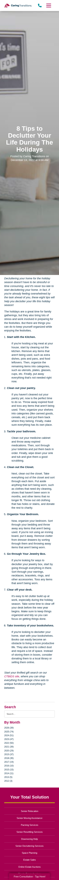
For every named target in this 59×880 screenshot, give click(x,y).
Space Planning (29, 853)
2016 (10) (9, 765)
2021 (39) (9, 746)
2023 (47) (9, 739)
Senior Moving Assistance (29, 818)
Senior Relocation (29, 811)
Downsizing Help (29, 839)
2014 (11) (8, 773)
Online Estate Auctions (29, 867)
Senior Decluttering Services (29, 846)
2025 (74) (9, 731)
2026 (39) (9, 727)
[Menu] (48, 5)
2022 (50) (9, 743)
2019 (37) (9, 754)
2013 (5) (8, 777)
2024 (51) (9, 735)
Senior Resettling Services (29, 832)
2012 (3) (8, 781)
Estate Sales (29, 859)
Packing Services (29, 825)
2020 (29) (9, 750)
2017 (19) (9, 762)
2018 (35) (9, 758)
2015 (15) (9, 769)
